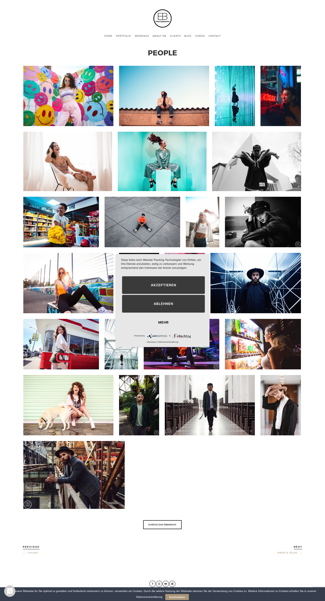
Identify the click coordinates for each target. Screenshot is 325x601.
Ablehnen (163, 303)
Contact (215, 35)
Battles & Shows (290, 552)
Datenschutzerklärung (168, 342)
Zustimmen (177, 597)
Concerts (30, 552)
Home (108, 35)
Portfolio (123, 35)
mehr (163, 322)
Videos (200, 35)
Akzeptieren (163, 285)
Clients (175, 35)
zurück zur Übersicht (162, 525)
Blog (187, 35)
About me (159, 35)
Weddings (142, 35)
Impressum (152, 342)
